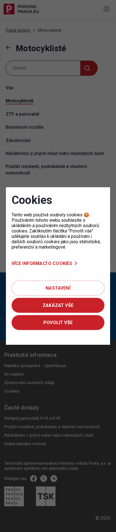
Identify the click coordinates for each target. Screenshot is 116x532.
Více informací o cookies (42, 263)
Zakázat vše (58, 305)
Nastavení (58, 288)
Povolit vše (58, 322)
